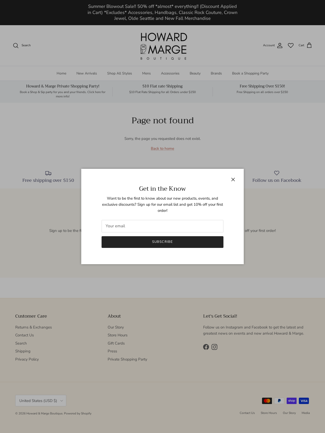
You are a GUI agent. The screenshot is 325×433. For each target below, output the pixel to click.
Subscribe (162, 242)
